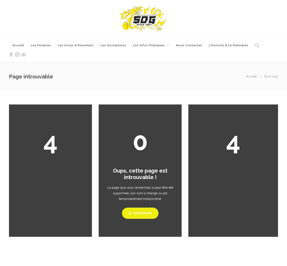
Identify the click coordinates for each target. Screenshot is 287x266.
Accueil (18, 45)
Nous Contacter (189, 45)
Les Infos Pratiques (149, 45)
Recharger (142, 213)
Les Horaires (41, 45)
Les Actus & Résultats (75, 45)
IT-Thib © (171, 258)
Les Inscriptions (113, 45)
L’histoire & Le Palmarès (228, 45)
